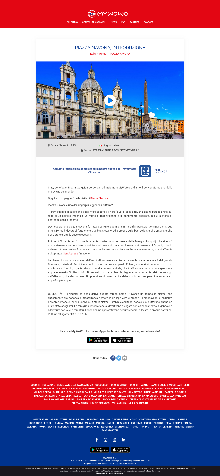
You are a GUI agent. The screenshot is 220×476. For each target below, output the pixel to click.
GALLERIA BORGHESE (88, 399)
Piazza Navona (99, 198)
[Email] (124, 358)
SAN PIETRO (135, 392)
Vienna (190, 426)
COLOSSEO (101, 385)
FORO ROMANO (118, 385)
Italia (93, 53)
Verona (179, 426)
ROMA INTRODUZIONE (43, 385)
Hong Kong (35, 423)
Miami (79, 423)
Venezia (167, 426)
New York (123, 423)
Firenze (182, 419)
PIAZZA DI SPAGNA (129, 388)
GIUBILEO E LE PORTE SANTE (110, 392)
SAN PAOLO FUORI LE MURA (59, 399)
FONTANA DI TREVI (152, 388)
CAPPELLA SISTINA (175, 392)
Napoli (111, 423)
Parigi (147, 423)
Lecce (47, 423)
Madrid (69, 423)
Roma (102, 53)
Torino (144, 426)
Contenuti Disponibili (94, 22)
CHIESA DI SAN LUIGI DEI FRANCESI (91, 403)
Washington (110, 430)
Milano (89, 423)
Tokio (134, 426)
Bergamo (92, 419)
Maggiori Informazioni (106, 473)
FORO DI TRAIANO (138, 385)
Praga (188, 423)
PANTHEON (89, 388)
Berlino (105, 419)
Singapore (92, 426)
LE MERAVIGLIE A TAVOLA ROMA (75, 385)
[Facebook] (113, 358)
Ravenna (31, 426)
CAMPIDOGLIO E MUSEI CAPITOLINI (170, 385)
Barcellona (77, 419)
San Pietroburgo (58, 426)
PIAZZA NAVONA (120, 53)
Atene (63, 419)
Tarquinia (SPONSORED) (115, 426)
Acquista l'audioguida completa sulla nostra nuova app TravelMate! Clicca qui (94, 170)
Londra (58, 423)
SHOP (163, 171)
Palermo (136, 423)
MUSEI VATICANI (153, 392)
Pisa (168, 423)
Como (133, 419)
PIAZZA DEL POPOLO (176, 388)
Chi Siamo (72, 22)
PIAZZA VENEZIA (71, 388)
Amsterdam (40, 419)
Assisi (54, 419)
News (114, 22)
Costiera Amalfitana (153, 419)
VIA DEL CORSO (42, 392)
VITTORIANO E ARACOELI (46, 388)
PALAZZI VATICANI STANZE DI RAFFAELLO (57, 395)
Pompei (177, 423)
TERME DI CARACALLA (79, 392)
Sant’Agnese (70, 253)
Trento (156, 426)
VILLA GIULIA (119, 403)
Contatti (149, 22)
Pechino (159, 423)
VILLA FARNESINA (138, 403)
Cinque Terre (120, 419)
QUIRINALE (59, 392)
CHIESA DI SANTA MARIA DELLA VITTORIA (153, 399)
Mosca (100, 423)
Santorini (77, 426)
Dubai (172, 419)
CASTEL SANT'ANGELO (173, 395)
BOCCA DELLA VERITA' (115, 399)
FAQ (123, 22)
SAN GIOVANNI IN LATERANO (99, 395)
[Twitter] (118, 358)
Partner (134, 22)
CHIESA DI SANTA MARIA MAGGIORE (137, 395)
